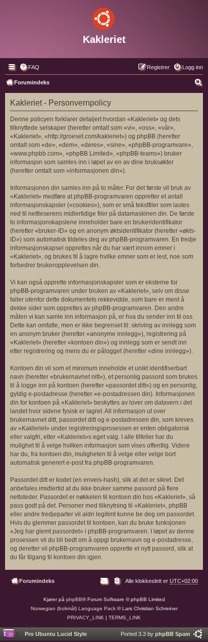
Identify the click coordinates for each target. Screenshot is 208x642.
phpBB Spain (172, 634)
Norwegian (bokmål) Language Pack (73, 608)
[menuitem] (29, 67)
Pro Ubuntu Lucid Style (56, 634)
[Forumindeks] (104, 17)
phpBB (74, 599)
